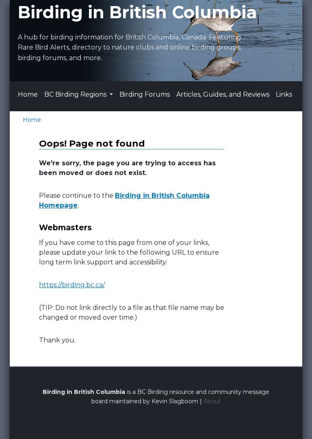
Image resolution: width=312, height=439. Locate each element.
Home (28, 94)
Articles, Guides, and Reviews (222, 94)
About (212, 401)
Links (284, 94)
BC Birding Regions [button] (76, 94)
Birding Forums (144, 94)
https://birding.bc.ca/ (72, 285)
